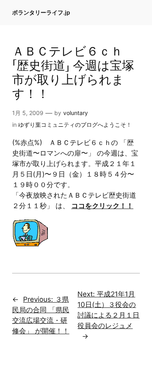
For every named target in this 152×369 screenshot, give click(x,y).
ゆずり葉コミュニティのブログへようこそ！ (75, 124)
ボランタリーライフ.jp (41, 12)
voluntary (75, 112)
